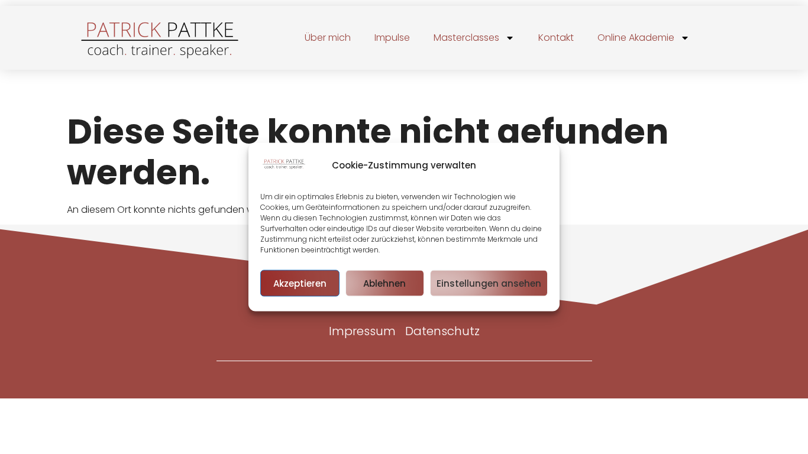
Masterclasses (466, 37)
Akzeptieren (300, 283)
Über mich (328, 37)
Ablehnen (384, 283)
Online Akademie (635, 37)
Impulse (392, 37)
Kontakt (556, 37)
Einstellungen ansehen (489, 283)
